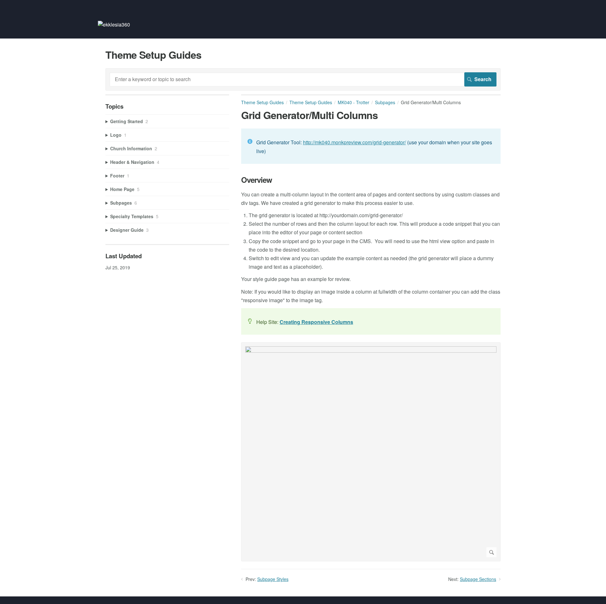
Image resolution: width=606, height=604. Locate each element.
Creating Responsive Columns (316, 322)
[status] (371, 146)
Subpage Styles (272, 579)
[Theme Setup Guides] (114, 24)
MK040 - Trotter (353, 102)
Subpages (385, 102)
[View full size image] (370, 451)
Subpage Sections (478, 579)
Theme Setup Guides (262, 102)
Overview (256, 179)
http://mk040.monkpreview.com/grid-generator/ (354, 142)
